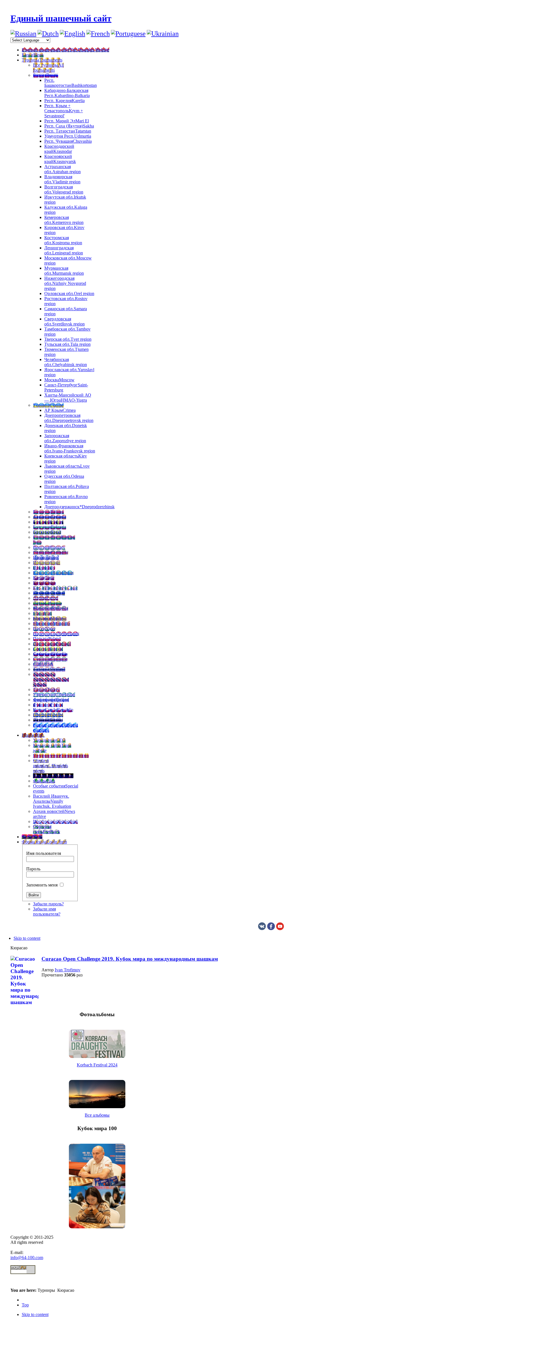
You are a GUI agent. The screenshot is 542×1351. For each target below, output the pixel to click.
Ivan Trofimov (67, 969)
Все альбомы (97, 1115)
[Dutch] (48, 34)
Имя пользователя (43, 853)
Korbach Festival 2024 (97, 1064)
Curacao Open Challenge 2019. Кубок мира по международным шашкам (129, 959)
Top (25, 1304)
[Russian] (23, 34)
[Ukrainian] (163, 34)
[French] (98, 34)
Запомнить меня (42, 885)
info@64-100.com (26, 1257)
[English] (72, 34)
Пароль (33, 868)
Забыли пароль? (48, 903)
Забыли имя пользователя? (46, 911)
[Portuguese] (128, 34)
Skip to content (27, 938)
